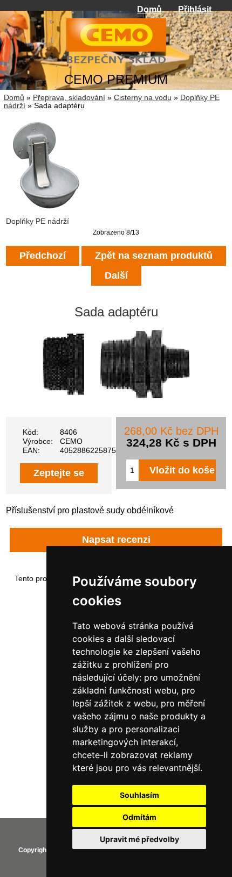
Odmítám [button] (139, 817)
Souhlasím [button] (139, 795)
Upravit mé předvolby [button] (139, 839)
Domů (149, 9)
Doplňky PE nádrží (37, 221)
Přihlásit (194, 9)
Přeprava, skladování (69, 98)
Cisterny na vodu (143, 98)
